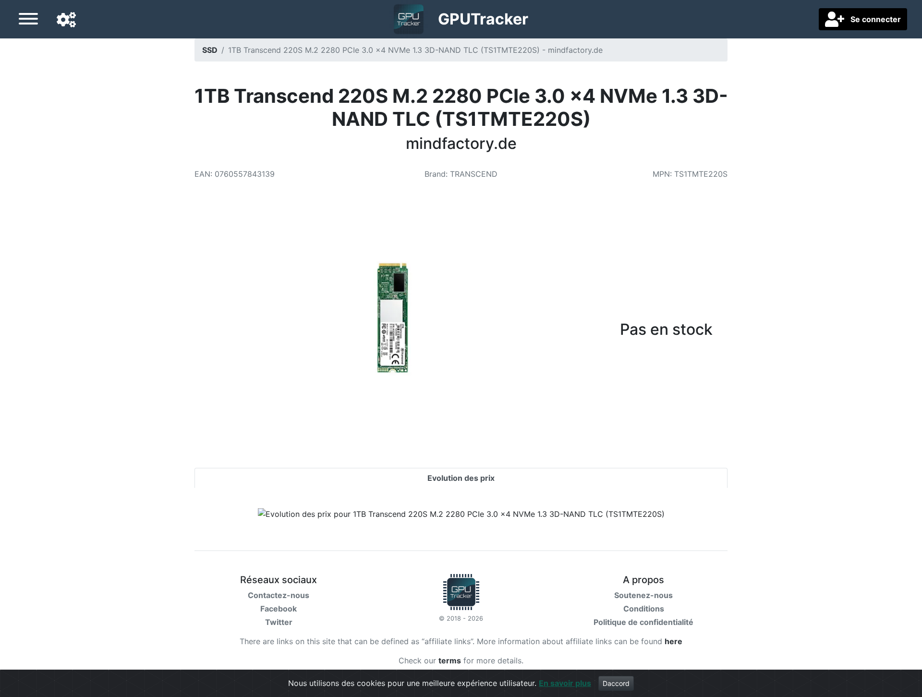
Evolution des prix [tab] (461, 478)
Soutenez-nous (643, 595)
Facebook (278, 608)
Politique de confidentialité (643, 622)
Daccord (616, 683)
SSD (210, 50)
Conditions (643, 608)
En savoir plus (565, 683)
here (673, 641)
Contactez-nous (278, 595)
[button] (66, 20)
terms (449, 660)
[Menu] (28, 20)
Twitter (278, 622)
